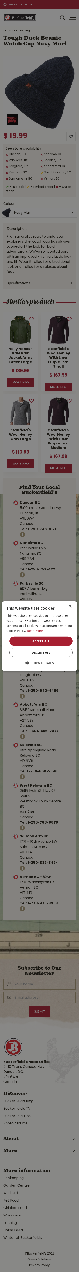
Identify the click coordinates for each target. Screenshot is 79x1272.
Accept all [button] (41, 641)
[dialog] (39, 636)
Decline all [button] (41, 652)
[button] (39, 662)
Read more (35, 631)
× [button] (70, 606)
